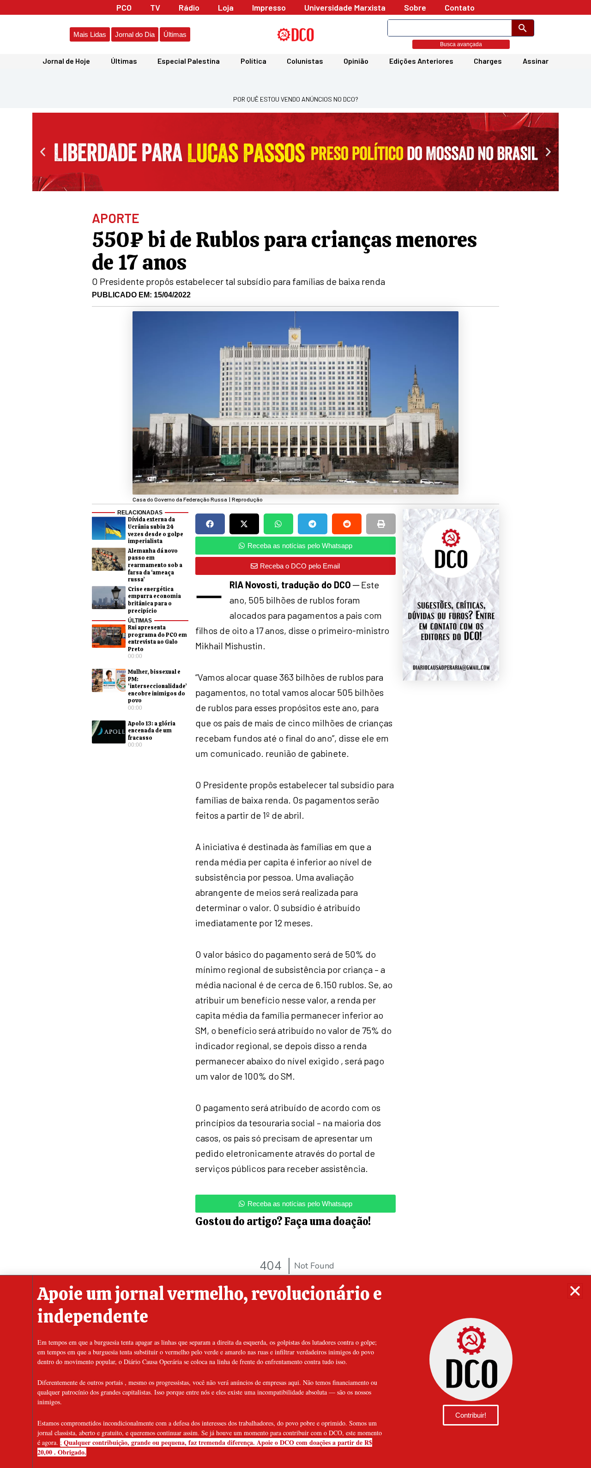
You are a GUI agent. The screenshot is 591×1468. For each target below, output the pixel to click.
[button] (575, 1291)
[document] (295, 734)
